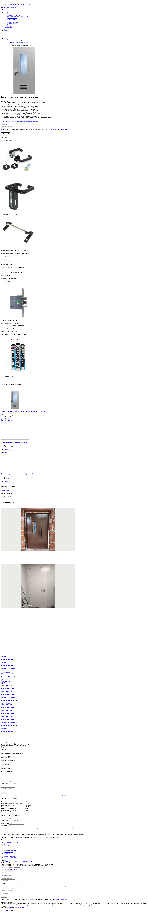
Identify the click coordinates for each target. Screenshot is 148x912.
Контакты (6, 30)
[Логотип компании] (6, 9)
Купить (2, 127)
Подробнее (8, 419)
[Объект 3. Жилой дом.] (7, 672)
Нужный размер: (5, 783)
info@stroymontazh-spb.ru (10, 7)
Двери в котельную (12, 23)
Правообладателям (8, 871)
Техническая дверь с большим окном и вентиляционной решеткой (23, 411)
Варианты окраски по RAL (8, 121)
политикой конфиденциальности (60, 129)
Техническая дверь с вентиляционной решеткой (17, 474)
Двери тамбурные (11, 19)
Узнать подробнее (5, 910)
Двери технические (12, 18)
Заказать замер (4, 767)
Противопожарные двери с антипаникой (17, 16)
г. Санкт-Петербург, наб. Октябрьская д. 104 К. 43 (17, 4)
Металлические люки (12, 22)
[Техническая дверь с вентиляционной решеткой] (15, 471)
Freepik (10, 907)
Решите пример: (5, 823)
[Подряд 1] (4, 679)
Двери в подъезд (11, 13)
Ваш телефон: (4, 822)
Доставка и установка (21, 121)
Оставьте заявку (5, 490)
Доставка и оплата (8, 29)
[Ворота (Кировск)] (6, 681)
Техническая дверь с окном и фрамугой (14, 442)
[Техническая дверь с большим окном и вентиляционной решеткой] (15, 408)
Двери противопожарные (13, 15)
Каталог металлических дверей (12, 842)
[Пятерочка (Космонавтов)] (8, 668)
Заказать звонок (15, 33)
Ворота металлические (13, 20)
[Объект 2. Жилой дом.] (7, 703)
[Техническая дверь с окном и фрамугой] (15, 439)
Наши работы (7, 26)
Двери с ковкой (11, 25)
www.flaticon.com (19, 907)
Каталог (6, 12)
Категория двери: (5, 781)
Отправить (3, 793)
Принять (13, 910)
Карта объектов (8, 27)
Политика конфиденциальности (12, 869)
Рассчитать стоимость (32, 121)
